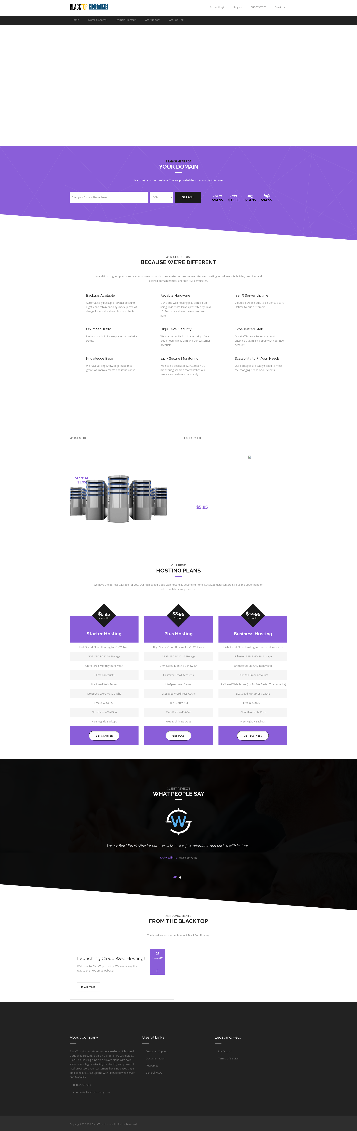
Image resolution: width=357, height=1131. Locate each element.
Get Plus (178, 735)
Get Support (152, 19)
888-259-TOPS (81, 1085)
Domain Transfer (126, 19)
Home (75, 19)
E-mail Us (279, 7)
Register (238, 7)
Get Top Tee (176, 19)
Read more (88, 987)
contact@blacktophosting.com (91, 1092)
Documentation (155, 1058)
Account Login (217, 7)
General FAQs (154, 1072)
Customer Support (157, 1051)
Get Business (253, 735)
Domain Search (97, 19)
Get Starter (104, 735)
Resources (152, 1065)
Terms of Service (228, 1058)
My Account (225, 1051)
